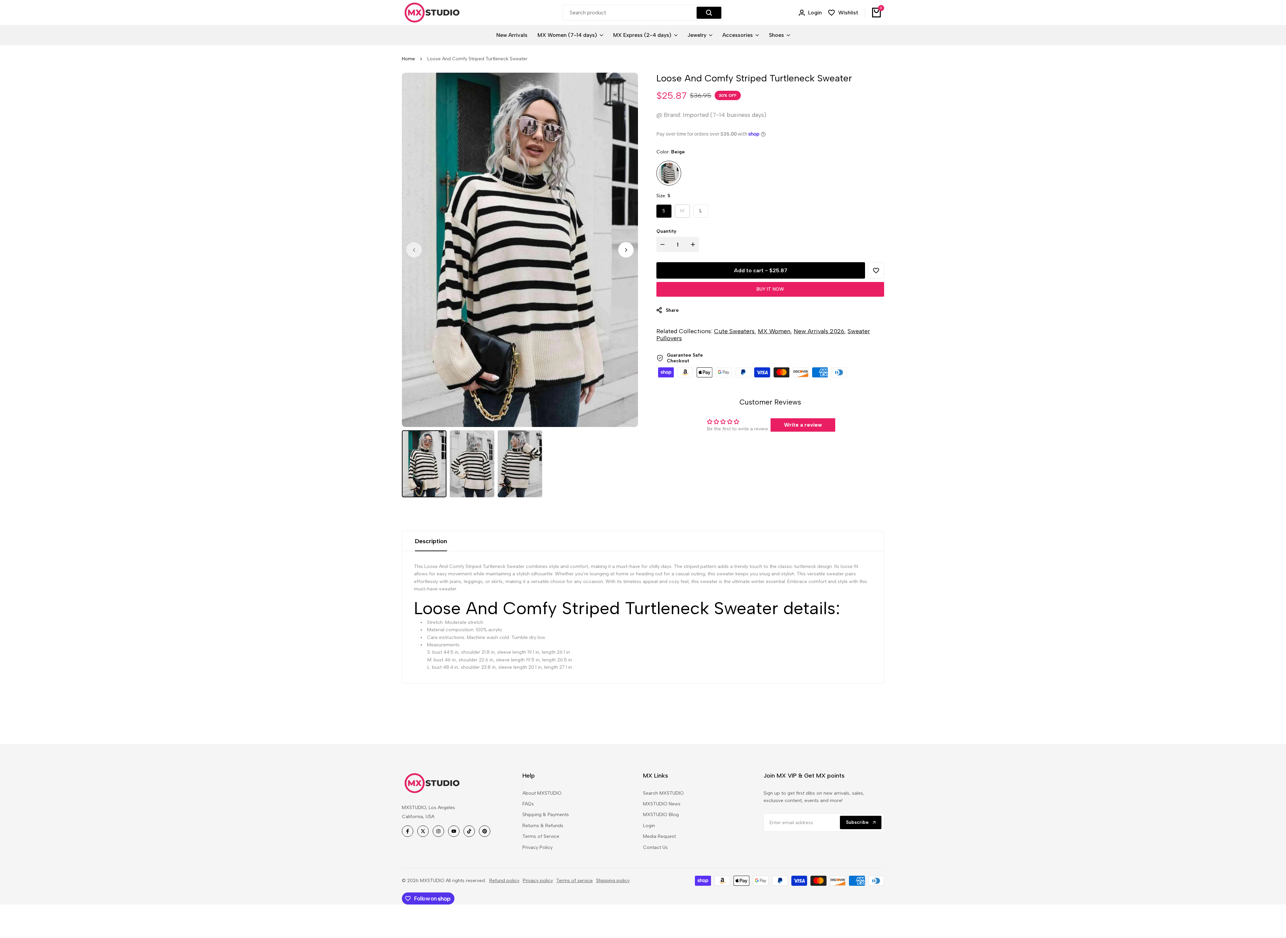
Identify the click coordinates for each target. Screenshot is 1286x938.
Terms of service (574, 880)
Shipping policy (613, 880)
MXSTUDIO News (662, 804)
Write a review (803, 425)
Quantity (666, 231)
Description (431, 541)
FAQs (528, 804)
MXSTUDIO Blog (661, 814)
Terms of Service (540, 836)
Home (408, 59)
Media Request (659, 836)
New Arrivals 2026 (819, 331)
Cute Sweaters (734, 331)
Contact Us (655, 847)
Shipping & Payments (545, 814)
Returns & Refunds (542, 825)
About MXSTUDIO (542, 793)
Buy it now (770, 289)
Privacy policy (538, 880)
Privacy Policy (537, 847)
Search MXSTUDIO (663, 793)
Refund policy (504, 880)
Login (649, 825)
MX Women (774, 331)
